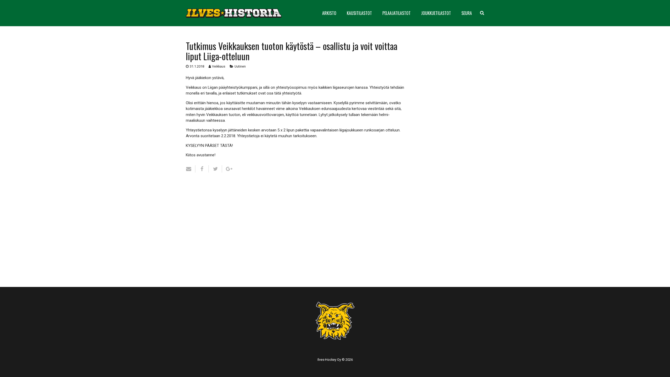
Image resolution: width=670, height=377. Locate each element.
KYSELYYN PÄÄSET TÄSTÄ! (209, 145)
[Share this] (202, 169)
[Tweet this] (215, 169)
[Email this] (191, 169)
